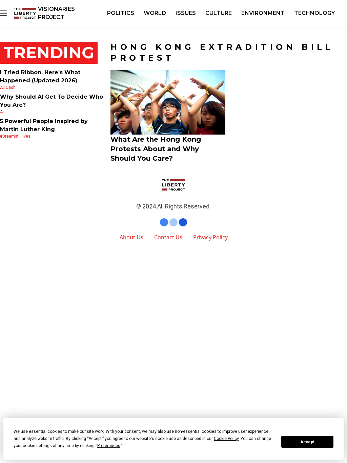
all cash (8, 87)
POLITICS (120, 13)
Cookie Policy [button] (226, 438)
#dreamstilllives (15, 136)
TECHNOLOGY (314, 13)
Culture (218, 13)
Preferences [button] (108, 445)
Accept (307, 442)
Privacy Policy (210, 237)
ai (2, 111)
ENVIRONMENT (263, 13)
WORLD (155, 13)
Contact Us (168, 237)
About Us (131, 237)
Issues (186, 13)
